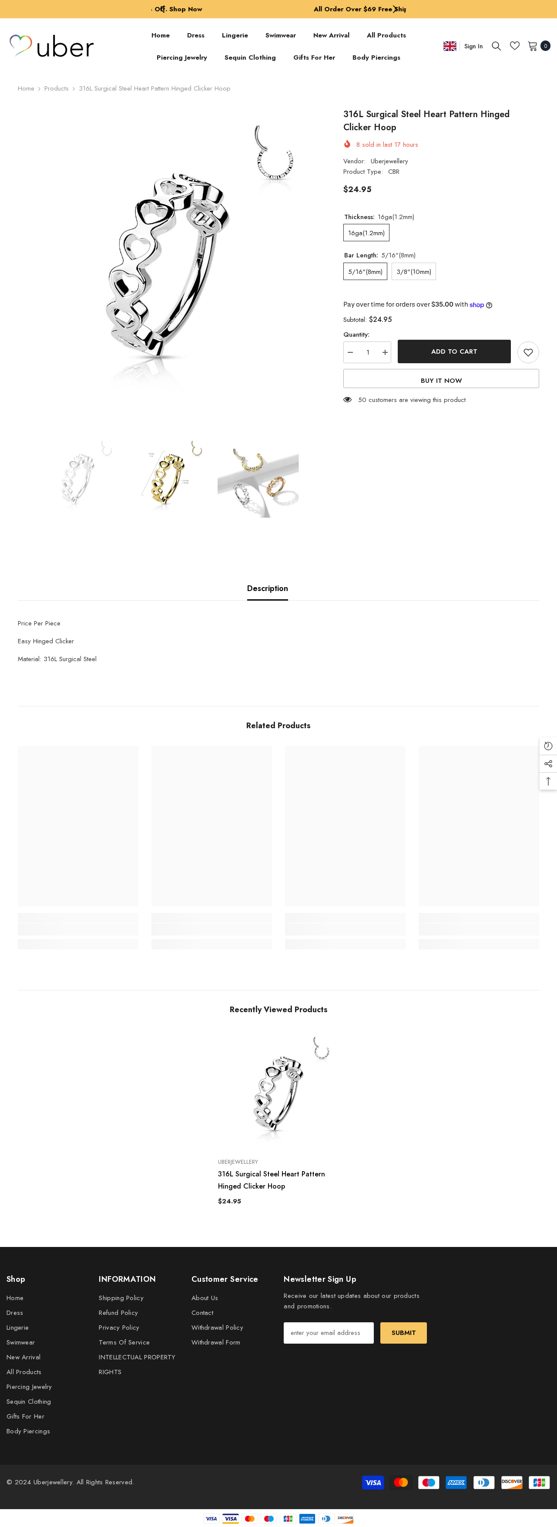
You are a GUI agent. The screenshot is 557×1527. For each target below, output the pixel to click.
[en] (449, 46)
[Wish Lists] (515, 46)
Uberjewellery (389, 161)
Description (267, 588)
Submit (404, 1333)
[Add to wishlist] (528, 352)
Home (26, 88)
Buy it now (441, 380)
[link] (78, 929)
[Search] (496, 46)
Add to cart (455, 351)
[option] (278, 9)
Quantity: (356, 334)
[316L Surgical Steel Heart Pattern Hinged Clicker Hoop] (278, 1090)
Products (56, 88)
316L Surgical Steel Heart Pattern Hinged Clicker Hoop (271, 1180)
